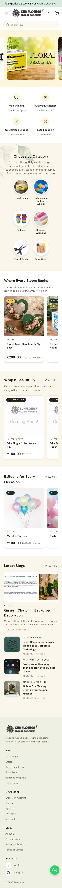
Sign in (9, 803)
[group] (31, 330)
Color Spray (11, 782)
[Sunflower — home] (27, 13)
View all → (51, 380)
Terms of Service (14, 849)
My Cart (9, 808)
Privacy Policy (12, 839)
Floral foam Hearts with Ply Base (23, 345)
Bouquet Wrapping (15, 777)
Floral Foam (11, 772)
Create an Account (15, 797)
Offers (8, 761)
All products (11, 756)
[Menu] (6, 13)
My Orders (11, 813)
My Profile (10, 818)
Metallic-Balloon (17, 536)
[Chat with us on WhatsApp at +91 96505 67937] (54, 870)
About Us (10, 833)
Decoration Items (14, 767)
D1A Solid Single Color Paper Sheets (21, 445)
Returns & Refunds (15, 844)
